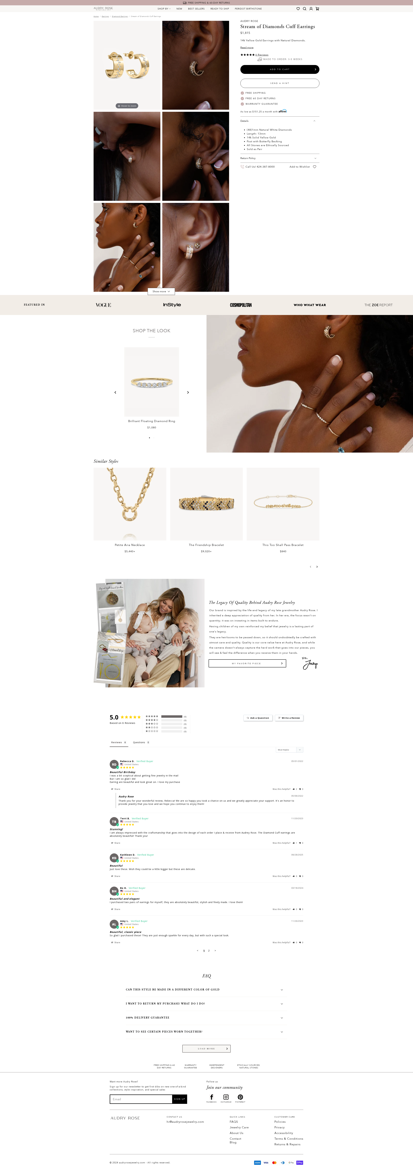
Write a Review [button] (291, 717)
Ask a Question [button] (259, 717)
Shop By (163, 8)
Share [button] (117, 789)
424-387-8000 (266, 167)
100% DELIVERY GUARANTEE (148, 1018)
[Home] (103, 8)
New (179, 8)
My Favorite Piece (246, 663)
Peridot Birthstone (248, 8)
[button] (115, 392)
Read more (246, 47)
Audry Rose (249, 21)
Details (244, 121)
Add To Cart (280, 69)
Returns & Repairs (287, 1144)
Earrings (105, 16)
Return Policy (248, 158)
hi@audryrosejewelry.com (185, 1122)
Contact (235, 1139)
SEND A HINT (279, 83)
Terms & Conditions (288, 1139)
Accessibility (283, 1133)
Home (96, 16)
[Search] (305, 9)
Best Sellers (196, 8)
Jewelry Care (239, 1127)
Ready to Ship (220, 8)
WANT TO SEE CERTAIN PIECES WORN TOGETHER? (164, 1032)
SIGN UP (179, 1099)
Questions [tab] (139, 742)
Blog (233, 1142)
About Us (236, 1133)
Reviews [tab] (116, 742)
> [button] (215, 950)
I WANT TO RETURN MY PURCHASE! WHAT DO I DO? (165, 1004)
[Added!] (314, 167)
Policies (280, 1122)
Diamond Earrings (120, 16)
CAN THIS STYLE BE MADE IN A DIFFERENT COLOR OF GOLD (173, 990)
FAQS (234, 1122)
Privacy (279, 1127)
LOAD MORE (206, 1049)
